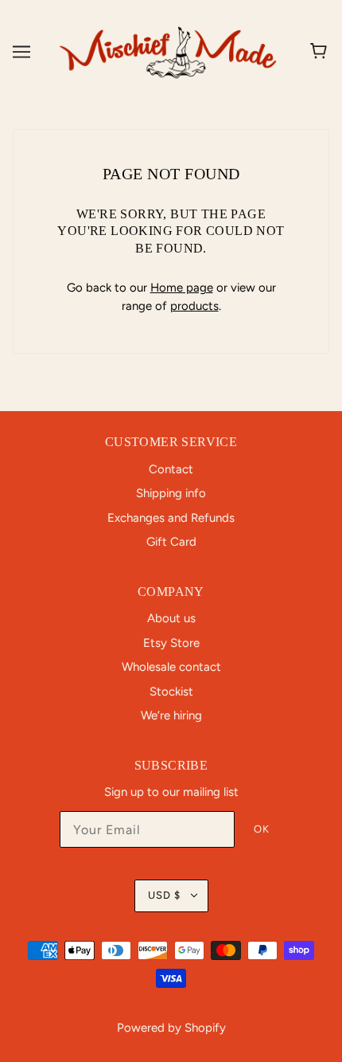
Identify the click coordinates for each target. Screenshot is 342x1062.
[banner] (167, 51)
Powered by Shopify (171, 1028)
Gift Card (171, 542)
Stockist (171, 691)
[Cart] (321, 51)
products (194, 306)
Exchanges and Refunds (171, 518)
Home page (181, 287)
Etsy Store (171, 643)
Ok (262, 829)
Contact (171, 469)
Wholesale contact (171, 667)
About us (171, 618)
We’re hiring (171, 715)
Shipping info (171, 493)
